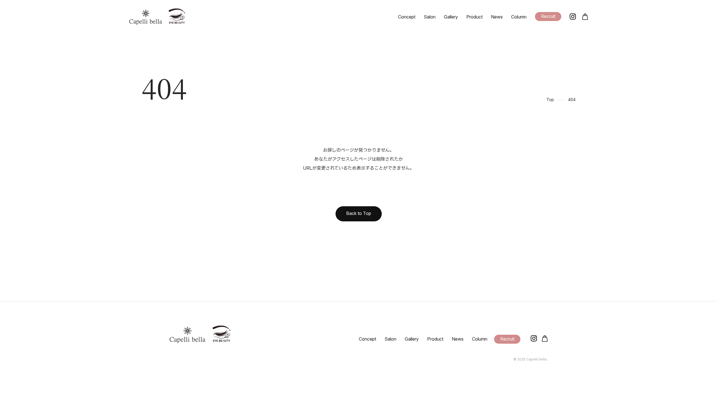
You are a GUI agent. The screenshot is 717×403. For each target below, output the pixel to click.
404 (572, 99)
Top (550, 99)
